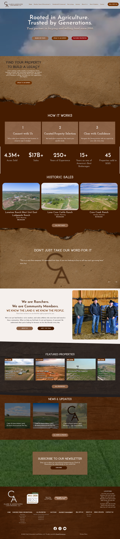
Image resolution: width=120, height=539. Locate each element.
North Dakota (22, 522)
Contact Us (109, 512)
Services (89, 516)
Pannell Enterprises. (61, 534)
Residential (41, 517)
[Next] (116, 282)
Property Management (66, 512)
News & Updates (99, 512)
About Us (89, 512)
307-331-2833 (112, 498)
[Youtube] (64, 528)
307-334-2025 (110, 493)
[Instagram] (60, 528)
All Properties (41, 512)
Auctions (53, 512)
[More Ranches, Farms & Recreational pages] (50, 4)
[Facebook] (55, 528)
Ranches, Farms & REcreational (22, 512)
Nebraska (22, 517)
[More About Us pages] (87, 4)
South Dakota (22, 516)
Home (9, 512)
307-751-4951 (111, 505)
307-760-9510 (111, 495)
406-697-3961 (111, 497)
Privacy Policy (83, 534)
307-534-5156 (112, 503)
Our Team (88, 514)
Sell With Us (79, 512)
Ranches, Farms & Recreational (41, 514)
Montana (22, 519)
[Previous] (109, 282)
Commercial (41, 516)
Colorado (22, 521)
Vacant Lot (41, 519)
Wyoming (22, 514)
